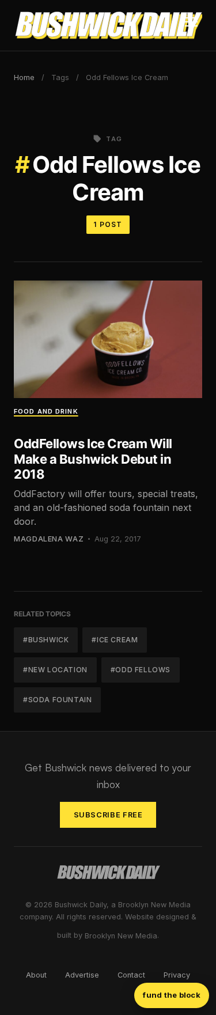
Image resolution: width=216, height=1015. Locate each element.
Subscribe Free (108, 815)
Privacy (177, 975)
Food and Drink (46, 411)
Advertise (82, 975)
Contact (131, 975)
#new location (55, 669)
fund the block (171, 994)
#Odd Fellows (140, 669)
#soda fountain (57, 699)
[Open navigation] (191, 25)
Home (24, 77)
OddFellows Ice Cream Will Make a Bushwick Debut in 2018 (93, 459)
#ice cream (115, 639)
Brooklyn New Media (121, 935)
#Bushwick (46, 639)
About (36, 975)
